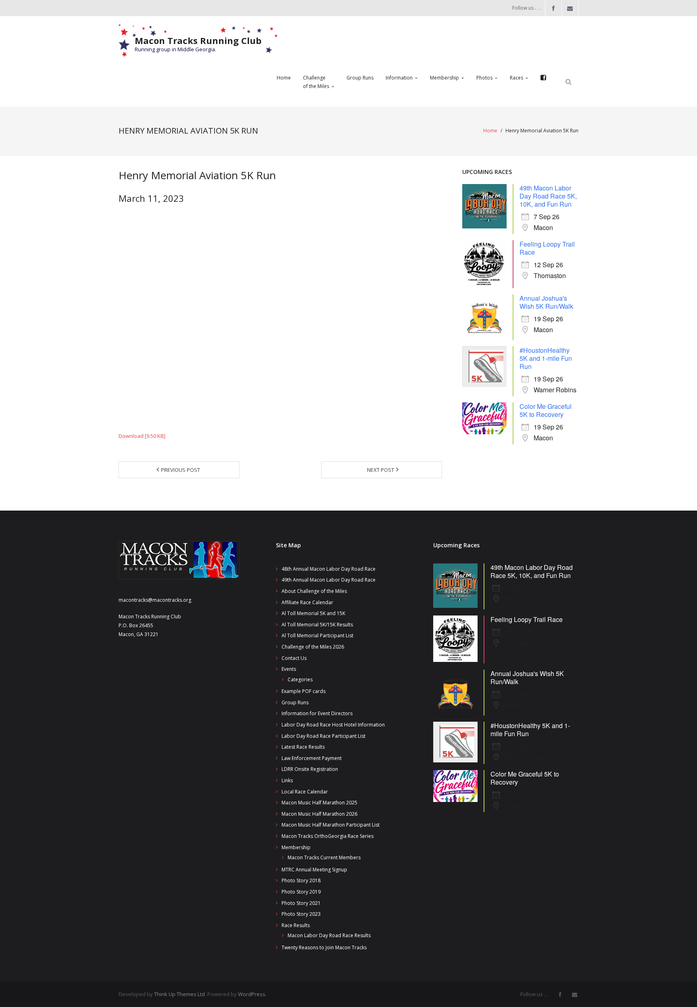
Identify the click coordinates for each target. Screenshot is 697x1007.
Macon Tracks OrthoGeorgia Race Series (328, 836)
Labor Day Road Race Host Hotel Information (333, 724)
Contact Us (294, 658)
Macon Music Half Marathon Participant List (331, 824)
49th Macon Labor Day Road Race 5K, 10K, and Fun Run (548, 196)
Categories (300, 679)
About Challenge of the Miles (314, 591)
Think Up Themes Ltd (179, 994)
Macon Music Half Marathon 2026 (319, 813)
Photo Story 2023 (301, 914)
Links (287, 780)
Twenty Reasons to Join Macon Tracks (324, 947)
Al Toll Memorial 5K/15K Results (317, 624)
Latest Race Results (303, 746)
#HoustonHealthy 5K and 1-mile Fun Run (546, 358)
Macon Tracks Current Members (324, 857)
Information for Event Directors (317, 713)
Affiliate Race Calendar (307, 602)
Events (289, 669)
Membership (296, 847)
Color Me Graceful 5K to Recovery (546, 410)
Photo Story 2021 (301, 903)
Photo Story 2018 (301, 880)
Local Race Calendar (305, 791)
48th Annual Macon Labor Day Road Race (329, 568)
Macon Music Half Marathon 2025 (319, 802)
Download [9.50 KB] (142, 436)
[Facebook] (543, 78)
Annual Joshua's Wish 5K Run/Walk (546, 302)
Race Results (296, 925)
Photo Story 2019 (301, 891)
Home (490, 130)
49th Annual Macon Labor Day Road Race (329, 579)
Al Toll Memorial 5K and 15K (313, 613)
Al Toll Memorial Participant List (317, 635)
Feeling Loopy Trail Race (547, 248)
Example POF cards (304, 691)
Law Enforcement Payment (312, 758)
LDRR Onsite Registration (310, 769)
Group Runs (295, 702)
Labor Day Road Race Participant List (323, 736)
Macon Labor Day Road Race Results (329, 935)
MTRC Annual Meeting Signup (314, 869)
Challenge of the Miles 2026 (313, 646)
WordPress (251, 994)
